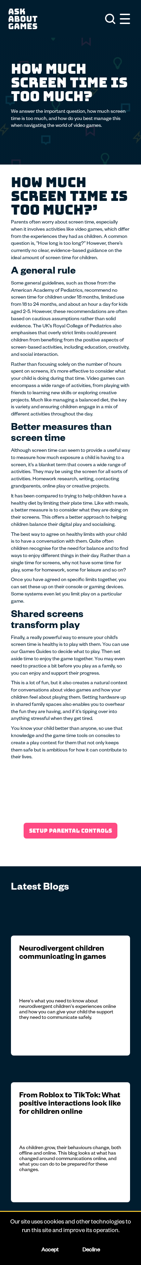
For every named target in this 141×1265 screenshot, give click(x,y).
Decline (91, 1251)
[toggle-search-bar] (110, 18)
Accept (50, 1251)
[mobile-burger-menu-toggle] (125, 19)
